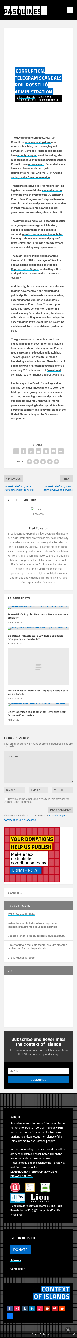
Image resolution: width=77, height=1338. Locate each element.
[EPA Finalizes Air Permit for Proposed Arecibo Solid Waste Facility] (39, 666)
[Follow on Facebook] (10, 1308)
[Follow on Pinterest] (55, 1308)
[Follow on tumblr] (25, 1308)
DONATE (20, 1249)
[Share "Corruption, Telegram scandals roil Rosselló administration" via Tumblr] (23, 451)
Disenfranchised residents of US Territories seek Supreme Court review (37, 713)
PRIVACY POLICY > (21, 1176)
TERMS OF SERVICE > (43, 1171)
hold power (39, 203)
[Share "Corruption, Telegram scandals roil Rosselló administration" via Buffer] (46, 451)
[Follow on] (10, 1316)
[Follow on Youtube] (47, 1308)
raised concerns (32, 308)
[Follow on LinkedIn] (32, 1308)
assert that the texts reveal (27, 321)
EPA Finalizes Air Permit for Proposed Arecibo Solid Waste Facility (38, 692)
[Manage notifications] (68, 1330)
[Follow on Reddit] (62, 1308)
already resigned (27, 155)
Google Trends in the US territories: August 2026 (36, 935)
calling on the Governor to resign (30, 177)
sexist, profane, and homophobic (43, 234)
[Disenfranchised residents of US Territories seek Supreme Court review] (39, 704)
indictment (17, 343)
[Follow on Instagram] (17, 1308)
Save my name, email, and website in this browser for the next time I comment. (36, 800)
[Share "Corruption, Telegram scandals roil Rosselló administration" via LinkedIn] (38, 451)
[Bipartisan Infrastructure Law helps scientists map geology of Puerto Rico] (39, 628)
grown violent (36, 164)
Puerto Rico (35, 99)
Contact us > (17, 1268)
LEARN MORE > (19, 1171)
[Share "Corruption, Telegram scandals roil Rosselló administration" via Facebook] (16, 451)
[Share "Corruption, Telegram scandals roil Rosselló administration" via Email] (53, 451)
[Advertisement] (38, 1001)
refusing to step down (38, 142)
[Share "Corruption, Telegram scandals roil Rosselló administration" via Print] (61, 451)
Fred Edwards (27, 97)
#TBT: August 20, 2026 (21, 914)
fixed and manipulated (45, 291)
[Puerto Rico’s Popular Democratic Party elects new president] (39, 607)
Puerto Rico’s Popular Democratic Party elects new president (38, 615)
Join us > (15, 1260)
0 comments (50, 99)
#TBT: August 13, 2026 (21, 957)
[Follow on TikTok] (40, 1308)
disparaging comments (42, 247)
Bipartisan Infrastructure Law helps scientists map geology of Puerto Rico (36, 637)
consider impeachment (35, 387)
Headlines (21, 99)
